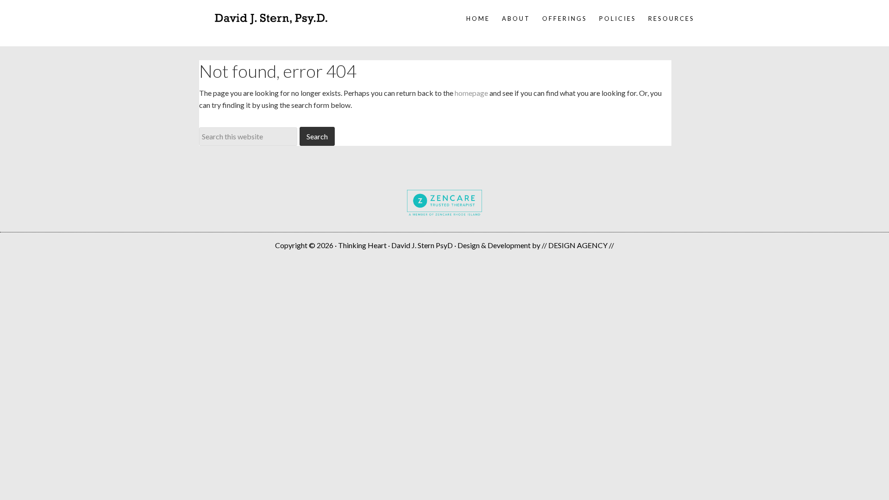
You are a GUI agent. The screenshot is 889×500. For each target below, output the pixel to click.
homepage (471, 92)
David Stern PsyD (271, 18)
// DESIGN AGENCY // (578, 245)
